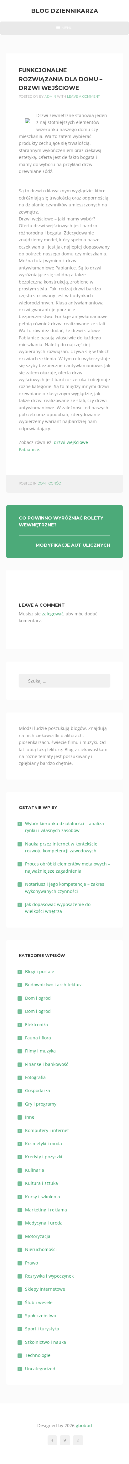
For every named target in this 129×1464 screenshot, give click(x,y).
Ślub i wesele (39, 1302)
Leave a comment (83, 97)
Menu (64, 30)
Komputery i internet (47, 1130)
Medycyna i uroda (44, 1223)
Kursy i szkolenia (42, 1197)
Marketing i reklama (46, 1210)
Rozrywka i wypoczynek (49, 1276)
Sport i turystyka (42, 1329)
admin (50, 97)
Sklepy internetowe (45, 1289)
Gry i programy (40, 1104)
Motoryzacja (37, 1236)
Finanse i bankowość (46, 1064)
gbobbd (84, 1425)
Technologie (37, 1355)
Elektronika (36, 1025)
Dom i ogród (49, 483)
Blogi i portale (39, 971)
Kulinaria (34, 1170)
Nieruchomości (41, 1249)
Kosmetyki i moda (43, 1143)
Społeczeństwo (40, 1316)
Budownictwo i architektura (54, 985)
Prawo (31, 1263)
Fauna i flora (38, 1038)
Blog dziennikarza (64, 10)
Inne (29, 1117)
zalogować (53, 614)
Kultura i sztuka (41, 1183)
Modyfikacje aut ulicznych (73, 545)
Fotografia (35, 1077)
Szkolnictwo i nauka (45, 1342)
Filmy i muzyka (40, 1051)
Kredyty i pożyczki (43, 1157)
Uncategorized (40, 1369)
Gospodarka (37, 1090)
